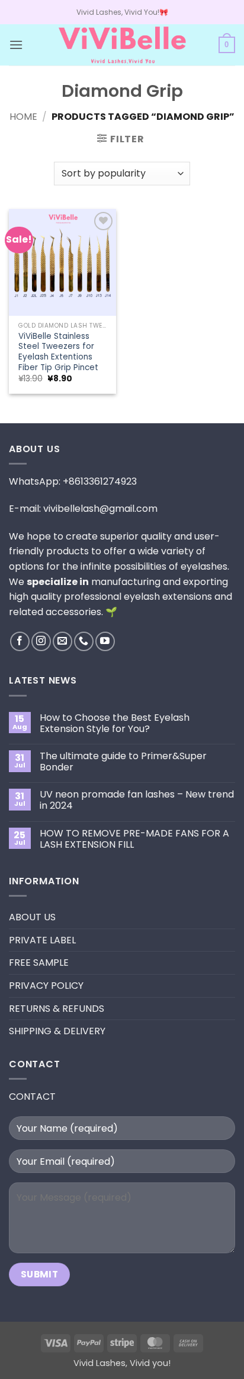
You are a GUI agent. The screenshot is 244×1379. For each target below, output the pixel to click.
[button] (16, 44)
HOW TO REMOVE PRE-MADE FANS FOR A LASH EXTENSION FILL (134, 839)
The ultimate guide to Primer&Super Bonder (123, 761)
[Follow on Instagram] (41, 641)
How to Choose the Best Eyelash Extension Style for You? (115, 723)
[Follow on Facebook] (20, 641)
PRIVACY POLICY (46, 985)
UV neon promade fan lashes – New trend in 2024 (137, 800)
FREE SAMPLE (39, 962)
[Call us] (84, 641)
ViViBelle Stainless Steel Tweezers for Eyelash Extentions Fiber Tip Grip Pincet (58, 352)
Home (23, 116)
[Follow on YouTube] (105, 641)
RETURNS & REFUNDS (56, 1008)
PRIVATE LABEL (42, 940)
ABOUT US (32, 917)
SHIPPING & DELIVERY (57, 1031)
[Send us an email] (62, 641)
